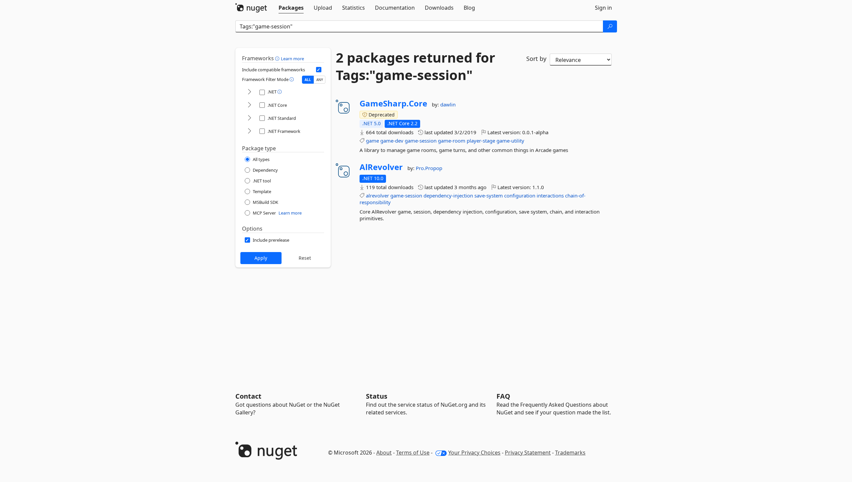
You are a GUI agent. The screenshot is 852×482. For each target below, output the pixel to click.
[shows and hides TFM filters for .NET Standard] (249, 118)
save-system (488, 195)
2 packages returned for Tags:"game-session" (415, 66)
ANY (319, 79)
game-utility (510, 140)
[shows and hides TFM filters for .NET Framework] (249, 131)
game (372, 140)
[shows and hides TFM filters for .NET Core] (249, 105)
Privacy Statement (528, 452)
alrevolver (377, 195)
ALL (308, 79)
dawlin (448, 104)
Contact (248, 396)
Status (376, 396)
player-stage (481, 140)
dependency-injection (448, 195)
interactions (550, 195)
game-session (421, 140)
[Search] (610, 26)
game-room (451, 140)
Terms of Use (413, 452)
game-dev (391, 140)
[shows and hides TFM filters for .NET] (249, 92)
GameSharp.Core (393, 103)
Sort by (536, 59)
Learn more (292, 59)
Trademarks (570, 452)
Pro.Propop (429, 168)
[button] (278, 58)
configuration (519, 195)
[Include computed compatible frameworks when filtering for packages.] (318, 69)
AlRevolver (381, 167)
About (384, 452)
